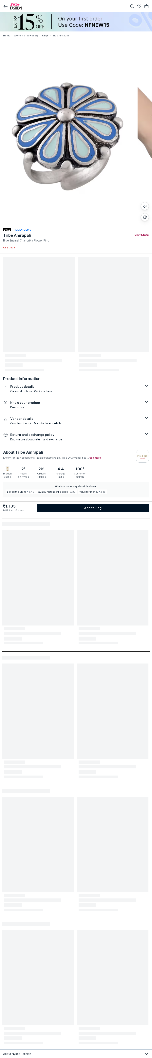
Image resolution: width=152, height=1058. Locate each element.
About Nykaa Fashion (17, 1053)
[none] (76, 21)
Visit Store (141, 235)
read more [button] (95, 457)
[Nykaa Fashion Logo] (68, 6)
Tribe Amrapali (17, 235)
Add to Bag (93, 508)
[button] (5, 6)
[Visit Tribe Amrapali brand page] (142, 456)
